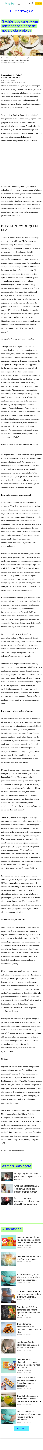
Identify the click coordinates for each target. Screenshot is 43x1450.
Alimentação (21, 11)
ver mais (20, 1428)
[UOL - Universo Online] (18, 4)
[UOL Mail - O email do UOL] (29, 3)
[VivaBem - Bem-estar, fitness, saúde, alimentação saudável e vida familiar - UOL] (11, 3)
